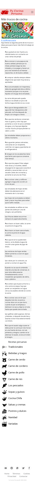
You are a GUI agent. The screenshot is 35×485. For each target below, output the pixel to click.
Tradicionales (15, 346)
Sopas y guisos (16, 391)
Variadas (13, 423)
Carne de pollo (16, 372)
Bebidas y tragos (17, 353)
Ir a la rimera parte (8, 40)
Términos (16, 473)
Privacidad (12, 476)
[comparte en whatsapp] (17, 468)
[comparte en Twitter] (23, 468)
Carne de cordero (18, 365)
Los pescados (15, 385)
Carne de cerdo (16, 359)
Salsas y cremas (16, 404)
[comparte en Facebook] (29, 468)
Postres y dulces (17, 410)
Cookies (26, 473)
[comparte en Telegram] (12, 468)
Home (6, 473)
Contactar (23, 476)
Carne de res (15, 379)
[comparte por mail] (6, 468)
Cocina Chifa (15, 398)
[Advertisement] (17, 4)
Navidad (12, 417)
